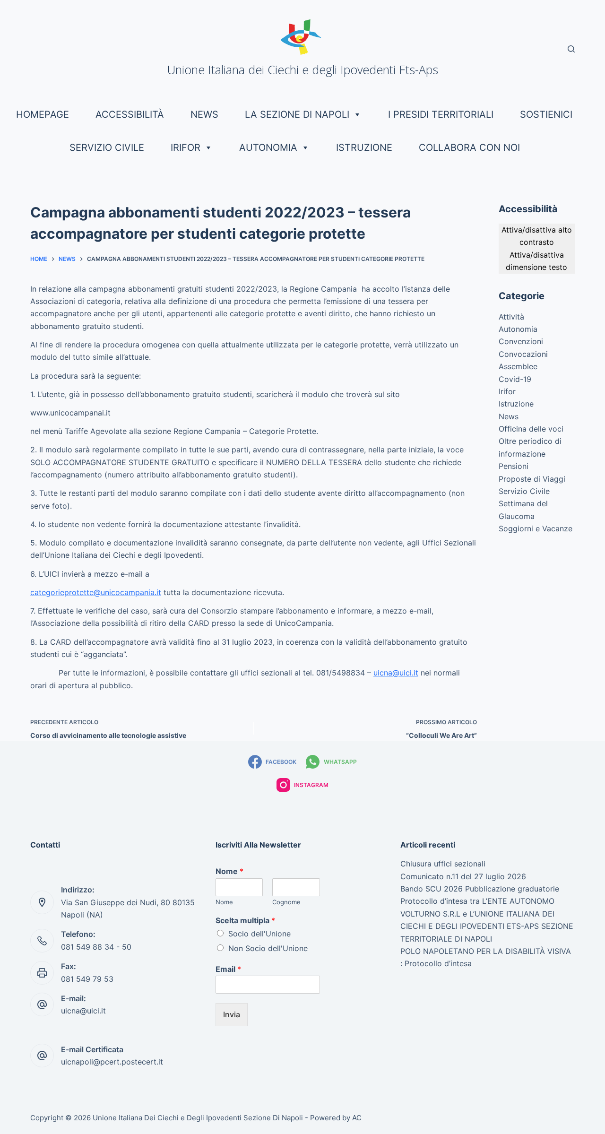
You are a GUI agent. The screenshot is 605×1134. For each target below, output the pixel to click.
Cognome (286, 902)
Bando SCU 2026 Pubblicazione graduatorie (479, 888)
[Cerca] (571, 48)
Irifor (185, 147)
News (204, 114)
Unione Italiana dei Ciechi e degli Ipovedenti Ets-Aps (302, 69)
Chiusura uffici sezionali (442, 863)
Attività (511, 316)
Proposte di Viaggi (532, 479)
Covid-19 (515, 379)
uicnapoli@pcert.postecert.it (112, 1061)
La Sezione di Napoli (297, 114)
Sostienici (546, 114)
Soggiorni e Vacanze (535, 528)
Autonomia (268, 147)
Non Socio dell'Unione (268, 948)
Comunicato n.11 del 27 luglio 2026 (463, 876)
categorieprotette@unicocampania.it (95, 592)
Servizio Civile (106, 147)
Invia (231, 1014)
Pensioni (513, 466)
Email (228, 969)
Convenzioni (521, 341)
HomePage (42, 114)
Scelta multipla (245, 920)
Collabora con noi (469, 147)
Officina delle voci (531, 428)
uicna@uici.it (395, 672)
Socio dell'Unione (259, 933)
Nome (229, 871)
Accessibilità (129, 114)
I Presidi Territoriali (440, 114)
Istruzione (364, 147)
